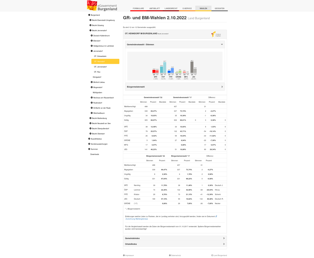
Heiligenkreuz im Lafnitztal (103, 46)
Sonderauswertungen (99, 144)
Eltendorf (96, 40)
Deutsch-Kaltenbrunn (101, 35)
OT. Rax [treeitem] (97, 72)
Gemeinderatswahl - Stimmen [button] (140, 44)
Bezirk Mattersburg (99, 118)
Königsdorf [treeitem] (97, 77)
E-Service (187, 8)
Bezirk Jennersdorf (99, 30)
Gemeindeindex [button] (132, 238)
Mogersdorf (97, 87)
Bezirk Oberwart (98, 133)
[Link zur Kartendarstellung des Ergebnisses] (216, 34)
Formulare (138, 8)
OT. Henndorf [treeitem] (99, 61)
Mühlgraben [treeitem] (97, 92)
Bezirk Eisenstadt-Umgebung (103, 20)
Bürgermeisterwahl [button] (136, 86)
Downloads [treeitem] (94, 154)
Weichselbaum (99, 113)
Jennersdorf (98, 51)
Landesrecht (171, 8)
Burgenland (95, 15)
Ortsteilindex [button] (131, 244)
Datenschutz (176, 255)
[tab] (175, 44)
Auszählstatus (96, 139)
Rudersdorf (97, 102)
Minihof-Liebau (99, 82)
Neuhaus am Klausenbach (103, 97)
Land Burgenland (220, 255)
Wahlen (203, 8)
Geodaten (219, 8)
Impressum (129, 255)
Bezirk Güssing (98, 25)
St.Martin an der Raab (102, 108)
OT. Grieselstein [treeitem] (100, 56)
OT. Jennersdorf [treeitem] (100, 66)
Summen (94, 149)
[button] (89, 15)
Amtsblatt (154, 8)
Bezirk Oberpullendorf (100, 128)
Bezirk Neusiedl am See (101, 123)
